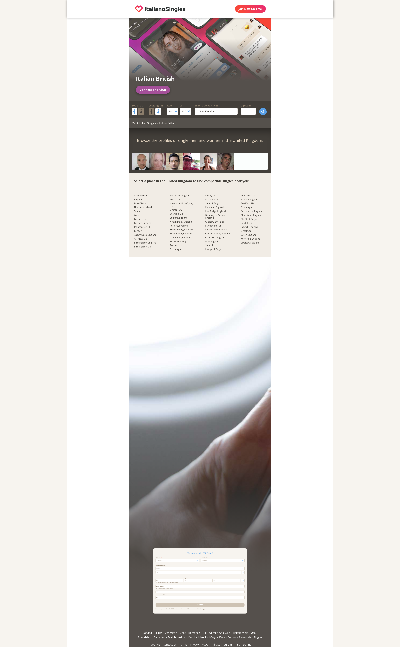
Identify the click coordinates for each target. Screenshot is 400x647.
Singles (258, 637)
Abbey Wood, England (145, 235)
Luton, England (248, 235)
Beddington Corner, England (215, 216)
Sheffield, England (250, 219)
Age (169, 105)
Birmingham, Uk (142, 246)
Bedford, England (179, 218)
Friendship (144, 637)
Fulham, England (249, 199)
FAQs (204, 644)
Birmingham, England (145, 242)
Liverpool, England (214, 249)
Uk (204, 633)
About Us (154, 644)
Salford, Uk (211, 245)
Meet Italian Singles (144, 123)
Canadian (159, 637)
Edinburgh (175, 249)
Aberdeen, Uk (248, 195)
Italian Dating (242, 644)
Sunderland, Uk (213, 225)
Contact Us (170, 644)
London (138, 231)
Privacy (194, 644)
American (171, 633)
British (158, 633)
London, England (142, 223)
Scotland (138, 211)
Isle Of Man (140, 203)
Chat (183, 633)
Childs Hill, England (215, 237)
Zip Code (246, 105)
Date (222, 637)
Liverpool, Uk (176, 210)
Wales (137, 215)
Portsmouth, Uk (213, 199)
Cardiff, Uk (246, 223)
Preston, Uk (176, 245)
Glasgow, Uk (140, 238)
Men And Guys (207, 637)
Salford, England (213, 203)
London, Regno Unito (216, 229)
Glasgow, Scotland (214, 221)
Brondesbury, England (181, 229)
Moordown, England (180, 241)
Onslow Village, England (217, 233)
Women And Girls (219, 633)
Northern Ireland (143, 207)
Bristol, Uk (175, 199)
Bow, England (212, 241)
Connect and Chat (153, 90)
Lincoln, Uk (246, 231)
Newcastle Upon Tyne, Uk (181, 204)
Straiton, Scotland (250, 242)
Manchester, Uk (142, 227)
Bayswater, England (180, 195)
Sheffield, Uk (176, 214)
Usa (253, 633)
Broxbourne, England (252, 211)
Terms (183, 644)
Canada (147, 633)
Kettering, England (250, 238)
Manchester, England (181, 233)
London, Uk (140, 219)
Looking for (156, 105)
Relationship (240, 633)
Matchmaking (176, 637)
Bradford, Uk (247, 203)
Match (192, 637)
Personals (245, 637)
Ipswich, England (249, 227)
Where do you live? (206, 105)
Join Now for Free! (250, 9)
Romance (194, 633)
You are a (137, 105)
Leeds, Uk (210, 195)
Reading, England (179, 225)
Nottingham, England (181, 221)
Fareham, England (214, 207)
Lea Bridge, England (215, 211)
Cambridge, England (180, 237)
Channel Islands (142, 195)
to (181, 105)
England (138, 199)
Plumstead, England (251, 215)
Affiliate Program (221, 644)
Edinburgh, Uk (248, 207)
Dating (232, 637)
